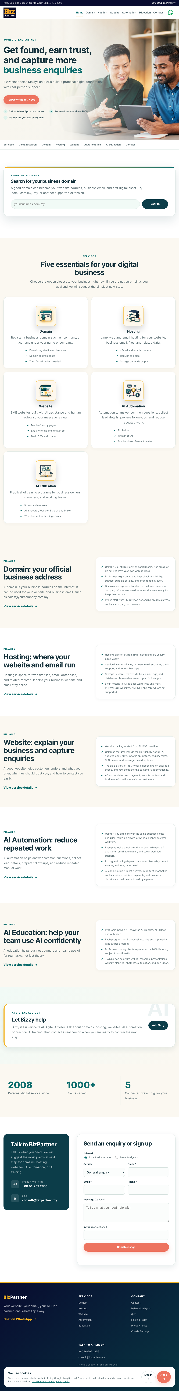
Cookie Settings (140, 1331)
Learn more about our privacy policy (51, 1381)
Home (79, 12)
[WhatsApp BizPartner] (171, 12)
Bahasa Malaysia (141, 1308)
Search (155, 203)
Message (94, 1199)
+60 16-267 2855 (88, 1351)
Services (8, 144)
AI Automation (92, 144)
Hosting (102, 12)
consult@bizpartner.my (164, 3)
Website (115, 12)
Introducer (95, 1227)
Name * (132, 1164)
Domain (90, 12)
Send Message (126, 1247)
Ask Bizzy (158, 1025)
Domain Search (28, 144)
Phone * (132, 1181)
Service (88, 1164)
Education (145, 12)
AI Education (113, 144)
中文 (133, 1314)
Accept (163, 1377)
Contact (158, 12)
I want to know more (100, 1157)
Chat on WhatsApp (19, 1319)
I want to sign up (129, 1157)
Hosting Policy (139, 1319)
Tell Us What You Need (21, 99)
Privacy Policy (139, 1325)
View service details (20, 606)
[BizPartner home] (9, 13)
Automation (129, 12)
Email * (88, 1181)
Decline (148, 1377)
